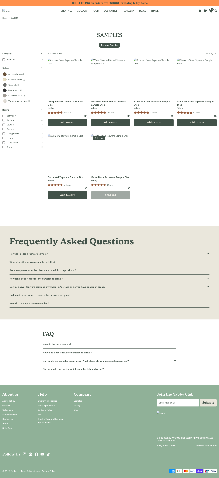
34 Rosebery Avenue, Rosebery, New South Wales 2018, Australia (185, 439)
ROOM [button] (95, 10)
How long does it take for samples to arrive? (67, 352)
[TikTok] (48, 454)
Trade (5, 423)
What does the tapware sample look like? (32, 262)
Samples (78, 400)
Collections (7, 410)
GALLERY (129, 10)
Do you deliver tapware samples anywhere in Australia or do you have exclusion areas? (57, 286)
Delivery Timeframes (47, 400)
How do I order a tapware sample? (29, 253)
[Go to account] (200, 11)
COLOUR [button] (82, 10)
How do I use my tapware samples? (29, 303)
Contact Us (7, 419)
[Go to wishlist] (205, 11)
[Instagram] (24, 454)
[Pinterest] (30, 454)
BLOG (142, 10)
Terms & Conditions (30, 471)
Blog (76, 410)
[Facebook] (36, 454)
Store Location (9, 414)
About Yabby (8, 400)
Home (4, 18)
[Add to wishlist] (83, 62)
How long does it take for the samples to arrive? (36, 278)
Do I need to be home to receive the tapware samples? (40, 295)
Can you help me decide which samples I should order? (73, 369)
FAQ (40, 414)
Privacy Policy (48, 471)
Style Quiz (7, 428)
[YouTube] (42, 454)
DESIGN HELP (111, 10)
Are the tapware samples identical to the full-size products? (43, 270)
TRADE (155, 10)
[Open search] (216, 11)
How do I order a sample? (57, 344)
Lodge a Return (45, 410)
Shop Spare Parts (46, 405)
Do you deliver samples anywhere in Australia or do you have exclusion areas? (86, 360)
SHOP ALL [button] (66, 10)
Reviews (6, 405)
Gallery (77, 405)
